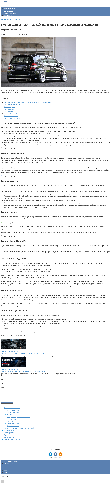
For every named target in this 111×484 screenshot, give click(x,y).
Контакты (6, 470)
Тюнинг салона (9, 109)
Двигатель (10, 414)
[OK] (60, 454)
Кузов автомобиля (13, 410)
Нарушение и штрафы (10, 13)
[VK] (55, 454)
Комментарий (5, 399)
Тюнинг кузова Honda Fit (12, 104)
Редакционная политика (12, 439)
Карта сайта (7, 466)
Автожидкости (8, 15)
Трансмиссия (11, 421)
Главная (3, 19)
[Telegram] (50, 454)
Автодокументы (8, 11)
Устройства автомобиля (10, 8)
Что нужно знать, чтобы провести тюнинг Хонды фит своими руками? (27, 102)
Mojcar (4, 1)
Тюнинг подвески (9, 107)
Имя (2, 380)
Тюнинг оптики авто (11, 116)
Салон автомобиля (13, 412)
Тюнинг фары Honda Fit (11, 111)
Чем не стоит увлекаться (12, 118)
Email (3, 383)
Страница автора (9, 437)
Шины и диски (11, 419)
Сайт (2, 387)
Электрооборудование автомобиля (18, 417)
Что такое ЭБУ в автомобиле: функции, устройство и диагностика (23, 353)
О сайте (6, 472)
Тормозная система (13, 426)
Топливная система (13, 423)
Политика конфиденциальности (13, 468)
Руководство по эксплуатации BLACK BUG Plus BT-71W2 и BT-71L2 (23, 371)
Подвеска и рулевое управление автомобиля (21, 428)
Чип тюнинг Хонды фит (12, 113)
